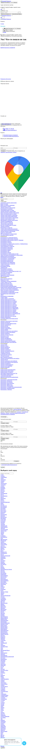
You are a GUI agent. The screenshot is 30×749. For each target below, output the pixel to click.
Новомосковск (4, 626)
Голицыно (3, 520)
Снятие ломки (4, 297)
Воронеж (3, 515)
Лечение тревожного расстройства (9, 360)
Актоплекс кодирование (6, 272)
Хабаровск (3, 721)
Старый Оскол (4, 696)
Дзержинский (4, 525)
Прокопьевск (4, 659)
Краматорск (3, 574)
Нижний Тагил (4, 624)
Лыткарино (3, 599)
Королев (3, 570)
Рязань (2, 676)
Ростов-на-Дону (4, 670)
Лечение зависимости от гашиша (8, 309)
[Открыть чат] (3, 9)
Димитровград (4, 527)
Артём (2, 482)
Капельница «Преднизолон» (7, 383)
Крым (2, 585)
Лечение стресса (4, 346)
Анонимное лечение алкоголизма (9, 202)
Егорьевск (3, 535)
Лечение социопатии (6, 349)
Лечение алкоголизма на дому (8, 218)
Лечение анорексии (5, 347)
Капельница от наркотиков (7, 296)
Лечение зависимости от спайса (8, 303)
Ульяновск (3, 715)
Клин (2, 565)
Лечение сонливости (5, 363)
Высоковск (3, 518)
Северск (2, 685)
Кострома (3, 571)
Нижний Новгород (5, 623)
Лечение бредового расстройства (8, 342)
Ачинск (2, 486)
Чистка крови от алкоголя (7, 222)
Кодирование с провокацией (7, 258)
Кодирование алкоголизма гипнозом (9, 238)
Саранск (3, 680)
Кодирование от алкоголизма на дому (9, 253)
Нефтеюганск (4, 619)
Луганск (3, 596)
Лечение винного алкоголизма (8, 231)
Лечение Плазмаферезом (6, 221)
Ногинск (3, 635)
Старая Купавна (4, 695)
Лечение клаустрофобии (6, 365)
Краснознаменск (4, 580)
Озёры (2, 641)
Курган (2, 588)
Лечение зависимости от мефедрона (9, 312)
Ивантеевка (3, 547)
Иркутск (3, 549)
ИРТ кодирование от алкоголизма (9, 233)
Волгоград (3, 509)
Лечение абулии (4, 326)
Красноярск (3, 581)
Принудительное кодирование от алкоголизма (12, 255)
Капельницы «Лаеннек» (6, 389)
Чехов (2, 732)
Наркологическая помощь (7, 285)
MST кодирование (5, 276)
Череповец (3, 728)
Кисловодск (3, 564)
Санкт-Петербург (5, 679)
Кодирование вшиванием (7, 248)
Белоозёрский (4, 493)
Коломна (3, 568)
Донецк (2, 532)
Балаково (3, 487)
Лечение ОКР (4, 344)
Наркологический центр (6, 283)
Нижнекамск (4, 621)
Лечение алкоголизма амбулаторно (9, 216)
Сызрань (3, 702)
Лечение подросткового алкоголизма (9, 217)
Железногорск (4, 539)
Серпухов (3, 687)
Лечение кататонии (5, 327)
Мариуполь (3, 606)
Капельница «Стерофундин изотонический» (11, 387)
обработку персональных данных (8, 152)
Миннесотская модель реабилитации (9, 377)
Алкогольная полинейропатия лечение (10, 230)
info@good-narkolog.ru (11, 130)
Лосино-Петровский (5, 595)
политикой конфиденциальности (9, 464)
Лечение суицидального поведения (9, 321)
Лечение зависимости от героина (8, 302)
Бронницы (3, 498)
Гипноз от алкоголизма (6, 232)
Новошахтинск (4, 633)
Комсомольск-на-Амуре (6, 569)
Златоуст (3, 545)
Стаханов (3, 697)
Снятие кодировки (5, 265)
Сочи (2, 692)
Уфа (2, 718)
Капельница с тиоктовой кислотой (9, 379)
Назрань (2, 614)
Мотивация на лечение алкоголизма (9, 220)
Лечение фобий (4, 329)
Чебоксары (3, 726)
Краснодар (3, 578)
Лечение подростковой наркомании (9, 288)
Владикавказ (4, 507)
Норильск (3, 636)
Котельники (3, 573)
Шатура (2, 735)
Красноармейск (4, 575)
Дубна (2, 534)
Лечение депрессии (5, 352)
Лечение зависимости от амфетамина (9, 308)
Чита (2, 733)
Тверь (2, 706)
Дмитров (3, 528)
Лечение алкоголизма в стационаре (9, 215)
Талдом (2, 704)
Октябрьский (4, 642)
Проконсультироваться (6, 14)
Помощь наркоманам (6, 317)
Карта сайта (3, 141)
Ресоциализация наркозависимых (9, 286)
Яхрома (2, 746)
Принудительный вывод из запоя (8, 214)
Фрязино (3, 720)
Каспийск (3, 560)
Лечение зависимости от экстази (8, 316)
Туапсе (2, 710)
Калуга (2, 554)
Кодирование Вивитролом (7, 261)
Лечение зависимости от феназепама (9, 307)
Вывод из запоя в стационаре (8, 205)
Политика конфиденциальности (11, 136)
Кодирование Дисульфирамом (8, 262)
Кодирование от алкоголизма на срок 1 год (11, 271)
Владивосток (4, 505)
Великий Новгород (5, 502)
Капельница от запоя (6, 206)
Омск (2, 644)
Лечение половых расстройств (8, 332)
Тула (2, 711)
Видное (2, 504)
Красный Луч (4, 583)
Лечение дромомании (6, 324)
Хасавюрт (3, 722)
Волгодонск (3, 510)
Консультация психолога (6, 357)
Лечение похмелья (5, 226)
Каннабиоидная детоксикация (8, 293)
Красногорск (4, 576)
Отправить (3, 150)
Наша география (4, 143)
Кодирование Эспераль (6, 242)
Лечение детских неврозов (7, 334)
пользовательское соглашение (8, 414)
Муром (2, 611)
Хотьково (3, 725)
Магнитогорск (4, 603)
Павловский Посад (5, 650)
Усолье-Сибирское (5, 716)
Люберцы (3, 600)
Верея (2, 503)
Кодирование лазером (6, 252)
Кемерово (3, 563)
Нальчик (3, 615)
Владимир (3, 508)
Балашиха (3, 488)
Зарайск (2, 542)
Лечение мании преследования (8, 341)
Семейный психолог (5, 353)
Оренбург (3, 645)
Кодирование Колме (5, 266)
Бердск (2, 494)
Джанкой (3, 524)
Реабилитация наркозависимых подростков (11, 287)
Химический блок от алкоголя (8, 263)
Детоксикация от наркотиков (7, 291)
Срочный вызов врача (16, 14)
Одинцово (3, 640)
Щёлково (3, 737)
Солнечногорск (4, 691)
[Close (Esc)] (3, 440)
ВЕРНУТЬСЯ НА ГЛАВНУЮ (8, 47)
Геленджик (3, 519)
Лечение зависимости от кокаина (8, 306)
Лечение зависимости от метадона (9, 304)
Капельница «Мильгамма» (7, 385)
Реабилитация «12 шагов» (7, 372)
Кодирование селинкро (6, 268)
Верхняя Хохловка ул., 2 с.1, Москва (9, 2)
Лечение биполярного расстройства (9, 362)
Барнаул (2, 489)
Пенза (2, 651)
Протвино (3, 660)
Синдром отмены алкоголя (7, 235)
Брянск (2, 499)
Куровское (3, 589)
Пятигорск (3, 664)
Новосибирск (4, 629)
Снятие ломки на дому (6, 282)
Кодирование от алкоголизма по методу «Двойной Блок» (14, 243)
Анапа (2, 478)
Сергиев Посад (4, 686)
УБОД (2, 294)
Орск (2, 647)
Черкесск (3, 730)
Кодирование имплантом (7, 247)
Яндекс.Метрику (18, 409)
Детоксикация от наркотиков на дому (9, 292)
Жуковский (3, 540)
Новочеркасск (4, 631)
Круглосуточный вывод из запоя (8, 225)
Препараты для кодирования (7, 275)
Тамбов (2, 705)
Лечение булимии (5, 348)
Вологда (2, 513)
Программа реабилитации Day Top (9, 373)
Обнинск (3, 639)
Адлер (2, 474)
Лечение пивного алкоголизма (8, 207)
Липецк (2, 593)
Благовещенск (4, 495)
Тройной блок (4, 267)
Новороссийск (4, 628)
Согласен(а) (3, 416)
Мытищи (3, 613)
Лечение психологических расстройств (10, 358)
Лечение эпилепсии (5, 322)
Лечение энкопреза (5, 333)
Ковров (2, 566)
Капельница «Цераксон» (6, 380)
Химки (2, 723)
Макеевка (3, 605)
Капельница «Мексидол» (7, 384)
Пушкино (3, 661)
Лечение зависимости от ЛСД (8, 314)
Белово (2, 492)
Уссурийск (3, 717)
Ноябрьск (3, 637)
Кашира (2, 562)
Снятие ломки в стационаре (7, 298)
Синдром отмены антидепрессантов (9, 318)
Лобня (2, 594)
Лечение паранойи (5, 367)
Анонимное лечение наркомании (8, 281)
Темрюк (2, 707)
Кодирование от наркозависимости (9, 237)
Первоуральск (4, 652)
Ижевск (2, 548)
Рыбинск (3, 675)
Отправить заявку (5, 423)
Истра (2, 550)
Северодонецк (4, 684)
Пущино (3, 662)
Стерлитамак (4, 699)
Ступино (3, 700)
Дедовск (3, 523)
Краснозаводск (4, 579)
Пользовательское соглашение (10, 135)
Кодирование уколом (6, 250)
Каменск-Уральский (5, 555)
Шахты (2, 736)
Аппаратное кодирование (7, 270)
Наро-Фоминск (4, 616)
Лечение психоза (5, 337)
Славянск (3, 689)
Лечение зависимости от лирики (8, 311)
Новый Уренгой (4, 634)
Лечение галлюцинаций (6, 339)
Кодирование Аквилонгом (7, 260)
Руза (2, 674)
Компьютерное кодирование (7, 256)
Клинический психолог (6, 354)
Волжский (3, 512)
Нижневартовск (4, 620)
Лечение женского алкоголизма (8, 211)
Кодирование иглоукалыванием (8, 257)
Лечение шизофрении (6, 338)
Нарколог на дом (5, 280)
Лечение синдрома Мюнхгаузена (8, 323)
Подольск (3, 657)
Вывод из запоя (4, 204)
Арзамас (3, 481)
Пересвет (3, 654)
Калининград (4, 553)
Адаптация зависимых (6, 375)
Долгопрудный (4, 529)
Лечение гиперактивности (7, 364)
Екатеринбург (4, 537)
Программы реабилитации (7, 374)
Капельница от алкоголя (6, 227)
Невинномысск (4, 618)
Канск (2, 559)
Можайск (3, 608)
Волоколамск (4, 514)
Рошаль (2, 671)
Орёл (2, 649)
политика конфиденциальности (17, 413)
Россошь (3, 669)
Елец (2, 538)
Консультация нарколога (6, 278)
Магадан (3, 601)
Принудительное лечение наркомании (10, 289)
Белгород (3, 491)
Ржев (2, 667)
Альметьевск (4, 477)
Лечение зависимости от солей (8, 299)
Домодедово (3, 530)
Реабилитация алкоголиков (7, 370)
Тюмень (2, 712)
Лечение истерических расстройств (9, 331)
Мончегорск (3, 609)
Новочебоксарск (4, 630)
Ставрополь (3, 694)
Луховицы (3, 598)
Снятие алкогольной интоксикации (9, 228)
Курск (2, 590)
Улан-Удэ (3, 713)
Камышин (3, 557)
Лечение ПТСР (4, 359)
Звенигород (3, 543)
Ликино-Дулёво (4, 591)
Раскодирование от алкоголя (7, 246)
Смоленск (3, 690)
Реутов (2, 666)
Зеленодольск (4, 544)
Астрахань (3, 484)
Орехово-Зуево (4, 646)
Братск (2, 497)
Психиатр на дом (5, 336)
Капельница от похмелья (6, 209)
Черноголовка (4, 731)
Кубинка (3, 586)
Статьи (2, 23)
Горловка (3, 522)
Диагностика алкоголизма (7, 223)
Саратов (2, 681)
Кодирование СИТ (5, 251)
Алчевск (3, 476)
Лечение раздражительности (7, 351)
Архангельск (4, 483)
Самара (2, 677)
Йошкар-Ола (4, 552)
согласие (19, 411)
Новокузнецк (4, 625)
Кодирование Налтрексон (7, 245)
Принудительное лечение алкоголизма (10, 212)
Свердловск (3, 682)
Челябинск (3, 727)
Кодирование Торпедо (6, 241)
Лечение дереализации (6, 328)
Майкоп (2, 604)
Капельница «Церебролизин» (8, 388)
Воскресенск (4, 517)
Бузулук (2, 500)
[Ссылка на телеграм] (1, 9)
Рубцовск (3, 672)
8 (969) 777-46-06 (5, 7)
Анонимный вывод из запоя (7, 210)
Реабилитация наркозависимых (8, 369)
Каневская (3, 558)
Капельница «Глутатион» (7, 382)
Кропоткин (3, 584)
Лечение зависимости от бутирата (9, 301)
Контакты (3, 26)
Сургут (2, 701)
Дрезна (2, 533)
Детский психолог (5, 356)
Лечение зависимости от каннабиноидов (10, 313)
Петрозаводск (4, 655)
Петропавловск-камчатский (7, 656)
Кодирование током (5, 273)
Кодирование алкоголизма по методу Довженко (12, 240)
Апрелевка (3, 479)
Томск (2, 708)
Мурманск (3, 610)
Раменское (3, 665)
